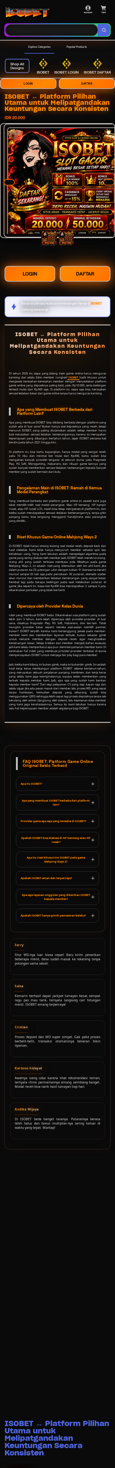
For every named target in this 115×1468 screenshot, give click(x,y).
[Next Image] (108, 182)
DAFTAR (85, 273)
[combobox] (51, 30)
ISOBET (73, 377)
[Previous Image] (9, 182)
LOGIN (28, 83)
